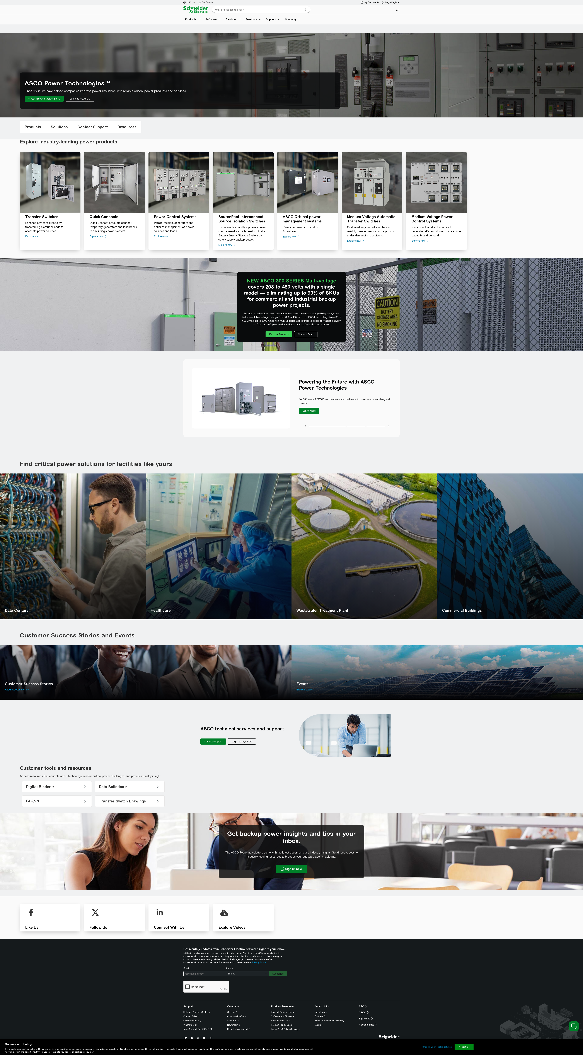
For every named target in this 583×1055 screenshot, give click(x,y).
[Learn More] (309, 411)
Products (33, 127)
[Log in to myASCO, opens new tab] (242, 741)
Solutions (59, 127)
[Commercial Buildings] (510, 546)
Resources (126, 127)
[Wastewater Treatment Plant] (364, 546)
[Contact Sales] (305, 334)
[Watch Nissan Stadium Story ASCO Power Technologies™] (44, 99)
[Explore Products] (279, 334)
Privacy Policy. (259, 962)
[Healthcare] (219, 546)
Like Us (31, 927)
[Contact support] (213, 741)
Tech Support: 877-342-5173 (197, 1029)
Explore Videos (231, 927)
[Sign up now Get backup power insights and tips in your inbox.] (291, 869)
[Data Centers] (73, 546)
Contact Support (92, 127)
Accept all (464, 1047)
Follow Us (98, 927)
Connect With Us (169, 927)
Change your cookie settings (437, 1047)
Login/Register (392, 2)
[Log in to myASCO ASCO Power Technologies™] (80, 99)
